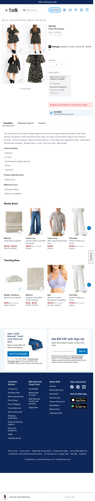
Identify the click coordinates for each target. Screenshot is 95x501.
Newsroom (54, 394)
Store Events (54, 398)
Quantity (51, 60)
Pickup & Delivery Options (15, 423)
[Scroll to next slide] (89, 228)
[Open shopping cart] (87, 9)
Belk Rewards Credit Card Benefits (34, 401)
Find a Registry (14, 404)
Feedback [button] (82, 454)
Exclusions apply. (77, 358)
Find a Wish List (14, 408)
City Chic (52, 26)
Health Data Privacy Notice (42, 451)
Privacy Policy (25, 451)
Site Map (74, 454)
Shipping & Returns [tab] (26, 123)
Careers (52, 386)
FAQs (10, 434)
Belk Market (54, 405)
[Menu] (6, 10)
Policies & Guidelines (12, 429)
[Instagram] (84, 387)
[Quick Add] (20, 232)
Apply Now (33, 407)
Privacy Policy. (65, 358)
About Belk (54, 381)
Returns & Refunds (16, 396)
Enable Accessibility (60, 451)
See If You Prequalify (18, 354)
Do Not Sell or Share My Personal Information (25, 454)
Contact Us (12, 389)
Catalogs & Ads (14, 438)
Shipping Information (12, 417)
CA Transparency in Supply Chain (56, 454)
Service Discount (15, 412)
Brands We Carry (56, 390)
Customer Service (12, 383)
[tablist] (47, 123)
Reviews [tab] (42, 123)
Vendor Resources (57, 401)
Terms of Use (13, 451)
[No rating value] (53, 34)
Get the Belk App (78, 394)
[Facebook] (72, 387)
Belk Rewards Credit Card (35, 383)
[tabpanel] (47, 163)
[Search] (24, 10)
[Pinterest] (78, 387)
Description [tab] (8, 123)
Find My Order (14, 393)
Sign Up (82, 351)
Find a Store (13, 400)
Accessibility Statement (78, 451)
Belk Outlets (54, 409)
